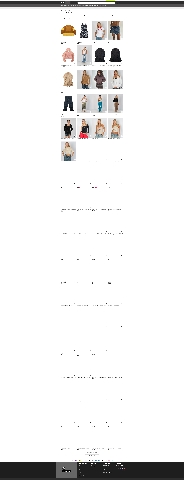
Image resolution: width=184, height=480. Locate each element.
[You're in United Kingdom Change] (122, 0)
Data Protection (81, 473)
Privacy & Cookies (114, 478)
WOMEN (67, 2)
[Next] (122, 13)
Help (79, 465)
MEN (73, 2)
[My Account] (117, 2)
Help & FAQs (118, 0)
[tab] (62, 5)
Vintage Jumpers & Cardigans (116, 12)
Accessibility (121, 478)
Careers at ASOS (93, 466)
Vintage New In (97, 12)
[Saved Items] (119, 2)
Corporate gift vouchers (106, 468)
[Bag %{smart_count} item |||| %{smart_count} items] (122, 2)
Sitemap (80, 472)
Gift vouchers (104, 466)
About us (92, 465)
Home (61, 10)
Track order (80, 466)
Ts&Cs (118, 478)
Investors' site (92, 469)
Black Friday (104, 469)
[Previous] (93, 13)
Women (65, 10)
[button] (118, 468)
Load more (92, 455)
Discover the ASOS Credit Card (107, 472)
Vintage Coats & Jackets (105, 12)
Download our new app (111, 0)
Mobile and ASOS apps (106, 465)
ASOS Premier (81, 469)
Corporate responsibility (94, 468)
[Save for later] (75, 39)
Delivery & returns (81, 468)
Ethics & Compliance (82, 475)
